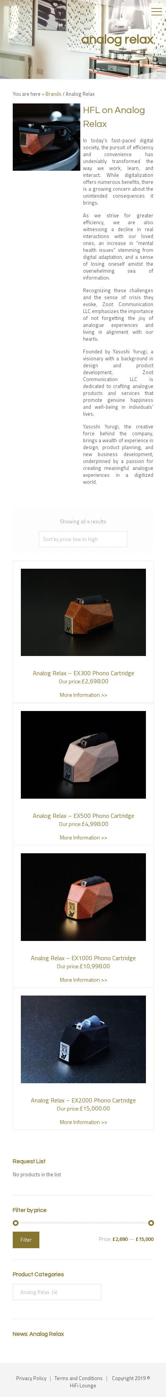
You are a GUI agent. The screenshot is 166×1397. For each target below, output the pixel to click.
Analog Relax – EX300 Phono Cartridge (83, 673)
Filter (26, 1240)
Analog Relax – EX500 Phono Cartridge (83, 815)
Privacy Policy (31, 1378)
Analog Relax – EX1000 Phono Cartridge (83, 957)
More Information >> (83, 695)
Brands (53, 94)
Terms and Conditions (78, 1378)
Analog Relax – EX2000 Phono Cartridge (83, 1100)
